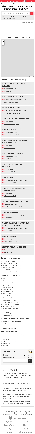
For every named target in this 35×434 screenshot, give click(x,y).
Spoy (4, 278)
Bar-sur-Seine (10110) (10, 148)
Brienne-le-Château (12, 18)
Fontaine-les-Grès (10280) (11, 102)
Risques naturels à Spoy (9, 300)
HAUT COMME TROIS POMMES (13, 97)
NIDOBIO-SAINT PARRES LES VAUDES (15, 201)
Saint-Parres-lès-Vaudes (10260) (13, 207)
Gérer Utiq (29, 413)
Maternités (6, 339)
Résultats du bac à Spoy (9, 324)
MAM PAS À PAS (8, 177)
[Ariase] (9, 432)
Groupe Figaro (15, 414)
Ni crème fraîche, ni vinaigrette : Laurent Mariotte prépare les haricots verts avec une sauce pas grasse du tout (17, 396)
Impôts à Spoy (7, 293)
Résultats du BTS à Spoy (9, 328)
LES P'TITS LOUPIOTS (10, 236)
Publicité (21, 411)
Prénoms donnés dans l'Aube (11, 308)
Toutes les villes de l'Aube (10, 272)
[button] (3, 41)
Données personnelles (8, 413)
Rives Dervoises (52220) (10, 241)
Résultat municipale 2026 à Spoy (12, 322)
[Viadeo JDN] (26, 429)
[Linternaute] (9, 425)
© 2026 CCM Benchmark (26, 414)
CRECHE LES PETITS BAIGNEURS (13, 153)
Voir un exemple (28, 355)
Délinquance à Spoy (8, 306)
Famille (6, 355)
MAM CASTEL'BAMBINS (10, 212)
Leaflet (32, 76)
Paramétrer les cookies (20, 413)
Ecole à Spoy (6, 285)
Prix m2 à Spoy (7, 313)
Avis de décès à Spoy (8, 291)
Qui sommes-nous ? (9, 411)
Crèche (6, 4)
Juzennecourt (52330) (10, 183)
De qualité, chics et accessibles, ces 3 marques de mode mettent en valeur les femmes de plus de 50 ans (17, 383)
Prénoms (5, 335)
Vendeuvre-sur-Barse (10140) (12, 113)
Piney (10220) (7, 159)
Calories (5, 341)
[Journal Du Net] (26, 422)
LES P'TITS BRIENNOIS (10, 129)
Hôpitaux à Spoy (7, 315)
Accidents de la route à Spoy (11, 304)
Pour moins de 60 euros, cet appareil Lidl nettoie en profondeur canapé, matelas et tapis (17, 389)
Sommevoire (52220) (9, 172)
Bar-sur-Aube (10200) (10, 91)
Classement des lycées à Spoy (11, 281)
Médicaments (6, 343)
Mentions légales (7, 414)
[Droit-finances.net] (26, 425)
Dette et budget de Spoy (9, 296)
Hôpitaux (5, 345)
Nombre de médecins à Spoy (11, 302)
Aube (11, 4)
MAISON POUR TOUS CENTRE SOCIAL (16, 118)
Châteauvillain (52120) (10, 217)
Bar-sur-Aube (17, 17)
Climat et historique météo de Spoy (13, 298)
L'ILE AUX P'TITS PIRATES (11, 108)
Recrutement (27, 411)
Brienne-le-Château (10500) (11, 124)
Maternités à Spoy (8, 287)
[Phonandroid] (26, 432)
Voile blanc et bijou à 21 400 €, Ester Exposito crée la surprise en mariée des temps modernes (16, 402)
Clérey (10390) (8, 231)
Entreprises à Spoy (8, 311)
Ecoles (4, 337)
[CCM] (9, 422)
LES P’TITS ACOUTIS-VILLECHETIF (14, 247)
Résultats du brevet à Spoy (10, 326)
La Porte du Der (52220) (10, 196)
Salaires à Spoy (7, 289)
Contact (16, 411)
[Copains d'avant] (9, 429)
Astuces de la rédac (9, 357)
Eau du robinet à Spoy (9, 283)
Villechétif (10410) (9, 252)
